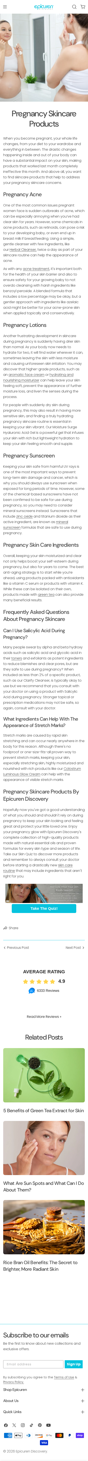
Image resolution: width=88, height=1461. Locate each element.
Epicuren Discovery (31, 1451)
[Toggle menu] (5, 7)
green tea (46, 594)
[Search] (74, 7)
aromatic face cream (26, 374)
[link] (44, 893)
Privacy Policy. (13, 1382)
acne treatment (36, 268)
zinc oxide (24, 516)
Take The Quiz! (44, 908)
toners (16, 658)
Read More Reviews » (44, 1016)
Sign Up (74, 1364)
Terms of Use (64, 1377)
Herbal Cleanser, (23, 249)
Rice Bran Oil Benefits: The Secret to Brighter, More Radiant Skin (40, 1265)
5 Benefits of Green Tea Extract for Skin (43, 1111)
